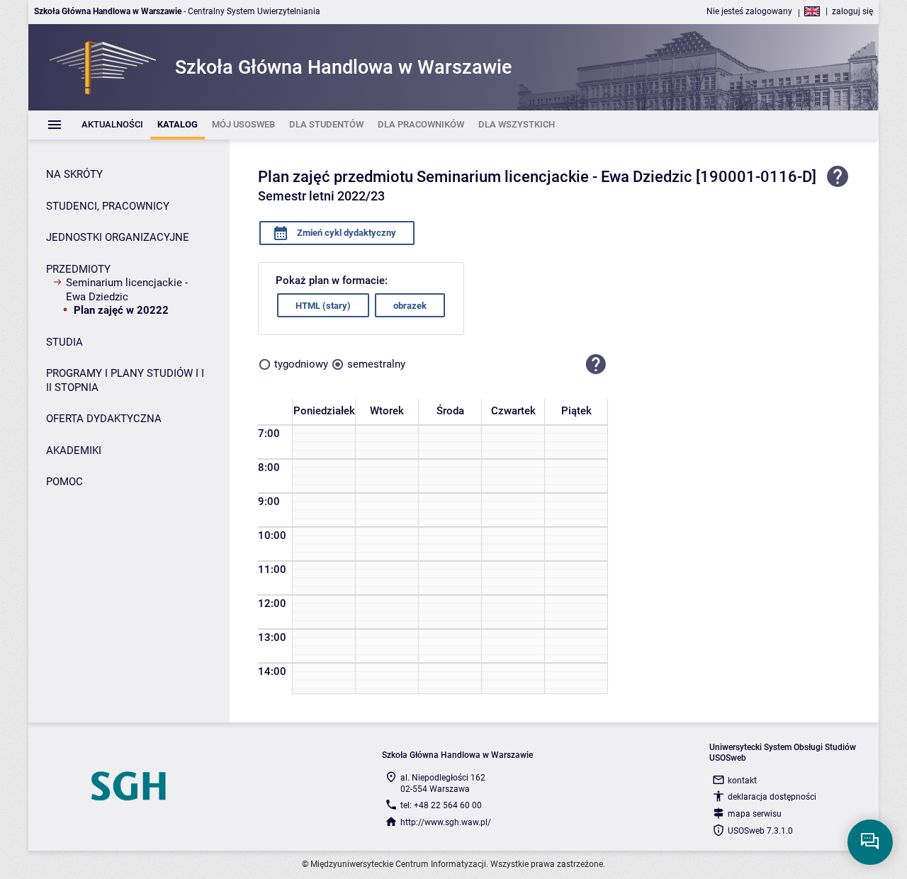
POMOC (64, 481)
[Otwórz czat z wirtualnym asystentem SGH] (870, 842)
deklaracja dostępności (772, 797)
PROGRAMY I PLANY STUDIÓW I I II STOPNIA (125, 380)
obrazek (410, 305)
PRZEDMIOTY (78, 269)
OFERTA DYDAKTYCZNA (104, 418)
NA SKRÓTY (74, 174)
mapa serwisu (755, 814)
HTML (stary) (323, 305)
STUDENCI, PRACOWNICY (107, 206)
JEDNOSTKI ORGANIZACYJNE (117, 237)
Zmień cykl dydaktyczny (345, 232)
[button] (596, 364)
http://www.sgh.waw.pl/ (445, 822)
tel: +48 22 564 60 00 (441, 805)
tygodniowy (301, 364)
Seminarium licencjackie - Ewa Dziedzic (127, 289)
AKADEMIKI (73, 450)
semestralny (376, 364)
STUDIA (64, 342)
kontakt (742, 781)
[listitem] (112, 125)
